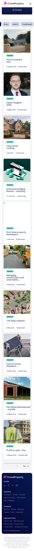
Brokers (15, 494)
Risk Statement (19, 521)
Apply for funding (9, 497)
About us (6, 509)
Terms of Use (8, 521)
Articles (13, 509)
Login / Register (9, 500)
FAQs (12, 512)
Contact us (19, 512)
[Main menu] (30, 3)
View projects (21, 497)
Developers (7, 494)
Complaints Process (21, 527)
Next (24, 466)
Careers (6, 512)
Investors (22, 494)
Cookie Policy (8, 527)
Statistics (20, 509)
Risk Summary (8, 524)
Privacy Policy (18, 524)
